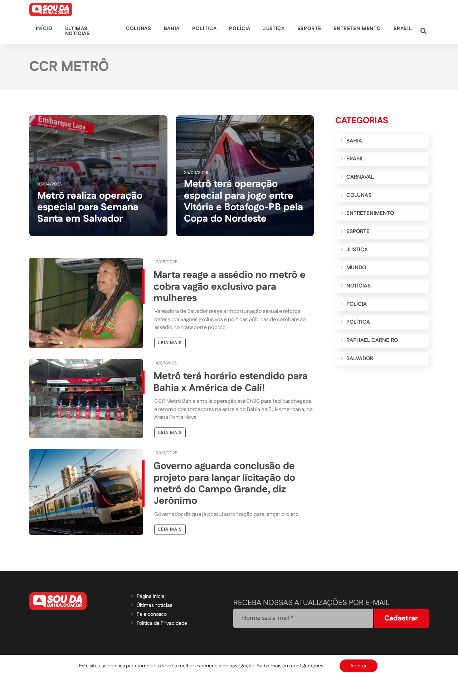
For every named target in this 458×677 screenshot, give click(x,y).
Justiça (273, 28)
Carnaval (360, 177)
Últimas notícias (77, 31)
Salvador (359, 358)
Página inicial (151, 596)
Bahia (172, 28)
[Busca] (423, 31)
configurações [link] (307, 665)
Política (204, 28)
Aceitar (358, 665)
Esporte (309, 28)
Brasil (403, 28)
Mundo (356, 267)
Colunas (138, 28)
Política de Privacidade (162, 623)
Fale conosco (152, 614)
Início (44, 28)
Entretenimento (357, 28)
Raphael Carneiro (372, 340)
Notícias (358, 286)
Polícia (239, 28)
